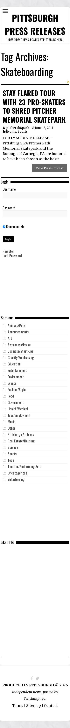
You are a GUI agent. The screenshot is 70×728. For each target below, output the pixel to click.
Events (11, 131)
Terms (17, 705)
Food (11, 396)
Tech (11, 460)
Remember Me (14, 226)
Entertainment (17, 370)
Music (11, 421)
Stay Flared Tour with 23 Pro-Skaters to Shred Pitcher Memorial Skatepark (34, 106)
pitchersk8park (17, 128)
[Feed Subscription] (68, 82)
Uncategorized (17, 472)
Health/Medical (18, 408)
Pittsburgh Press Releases (35, 24)
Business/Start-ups (20, 351)
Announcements (18, 331)
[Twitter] (37, 678)
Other (11, 428)
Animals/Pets (16, 325)
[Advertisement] (35, 289)
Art (10, 338)
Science (13, 447)
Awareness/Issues (19, 344)
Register (8, 251)
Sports (23, 131)
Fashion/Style (17, 389)
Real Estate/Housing (21, 440)
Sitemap (33, 705)
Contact (51, 705)
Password (9, 207)
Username (9, 189)
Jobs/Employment (19, 415)
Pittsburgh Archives (21, 434)
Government (16, 402)
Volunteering (16, 479)
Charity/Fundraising (21, 357)
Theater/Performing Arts (24, 466)
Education (14, 363)
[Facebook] (32, 678)
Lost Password (12, 255)
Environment (16, 376)
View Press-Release (49, 168)
